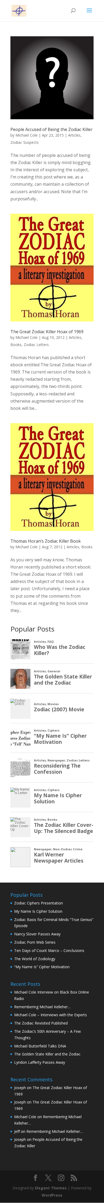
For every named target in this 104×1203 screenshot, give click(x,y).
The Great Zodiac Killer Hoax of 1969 (46, 332)
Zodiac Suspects (24, 142)
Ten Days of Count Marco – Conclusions (49, 950)
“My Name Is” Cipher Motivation (42, 966)
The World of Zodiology (34, 958)
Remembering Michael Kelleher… (42, 1006)
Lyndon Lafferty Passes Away (39, 1062)
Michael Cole (26, 135)
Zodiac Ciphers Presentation (38, 903)
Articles (74, 135)
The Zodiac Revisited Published (41, 1023)
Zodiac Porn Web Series (34, 942)
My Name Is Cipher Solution (38, 911)
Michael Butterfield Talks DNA (40, 1046)
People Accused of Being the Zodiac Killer (51, 129)
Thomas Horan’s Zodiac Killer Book (45, 541)
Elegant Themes (51, 1187)
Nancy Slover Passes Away (37, 933)
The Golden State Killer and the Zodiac (47, 1054)
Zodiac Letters (36, 344)
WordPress (52, 1195)
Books (16, 344)
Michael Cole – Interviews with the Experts (50, 1014)
